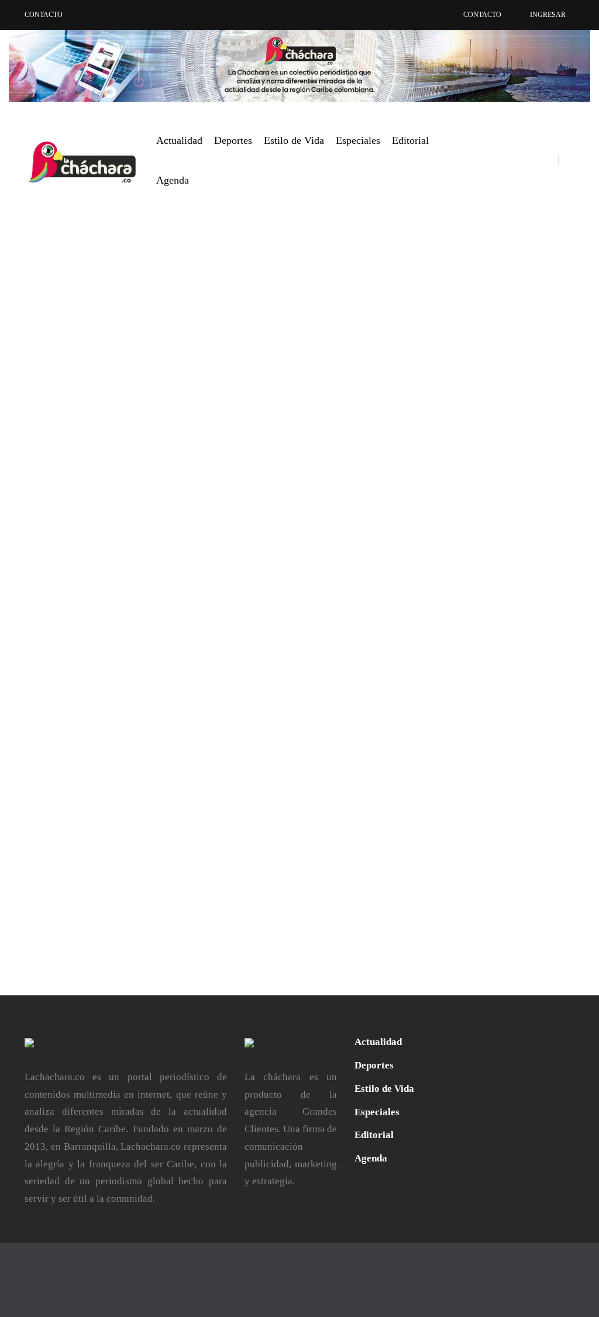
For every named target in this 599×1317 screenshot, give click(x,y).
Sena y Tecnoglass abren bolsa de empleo (205, 517)
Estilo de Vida (294, 140)
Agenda (172, 180)
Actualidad (179, 140)
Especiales (358, 140)
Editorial (410, 140)
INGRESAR (548, 15)
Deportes (233, 140)
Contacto (44, 15)
